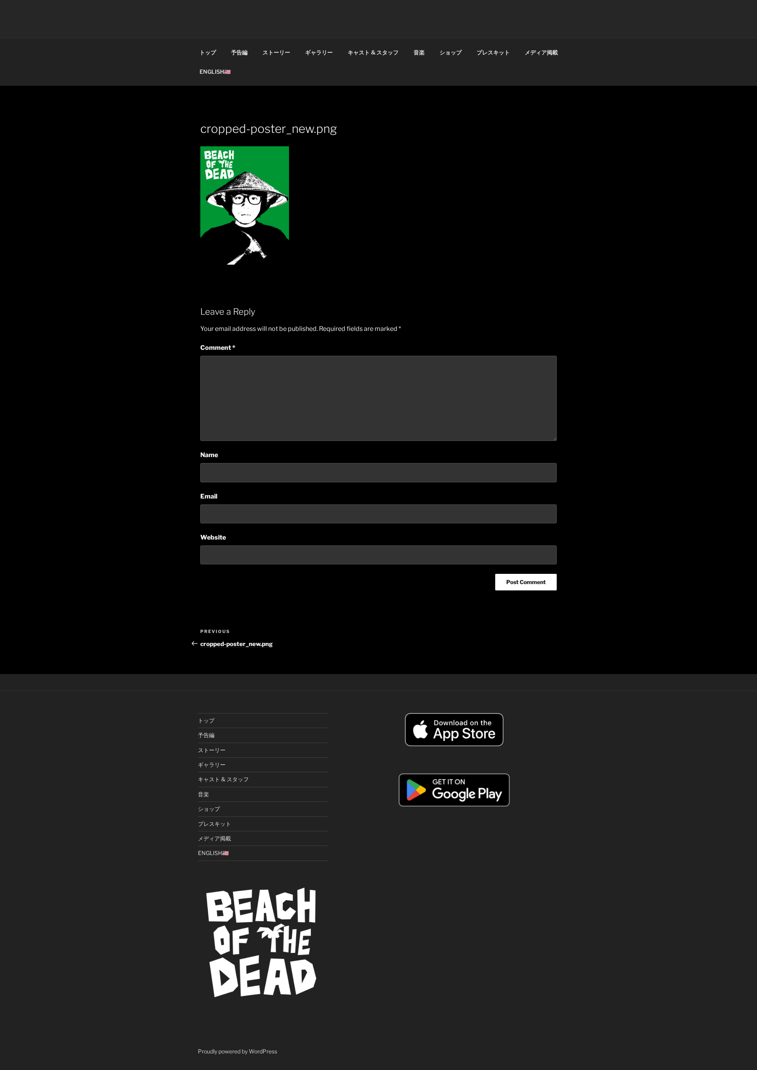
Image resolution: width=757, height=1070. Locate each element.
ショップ (451, 52)
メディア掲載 (541, 52)
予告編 (239, 52)
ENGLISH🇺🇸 (215, 71)
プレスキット (493, 52)
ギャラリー (319, 52)
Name (209, 455)
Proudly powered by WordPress (237, 1051)
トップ (208, 52)
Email (208, 496)
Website (213, 537)
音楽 (419, 52)
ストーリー (276, 52)
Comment (217, 347)
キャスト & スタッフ (373, 52)
